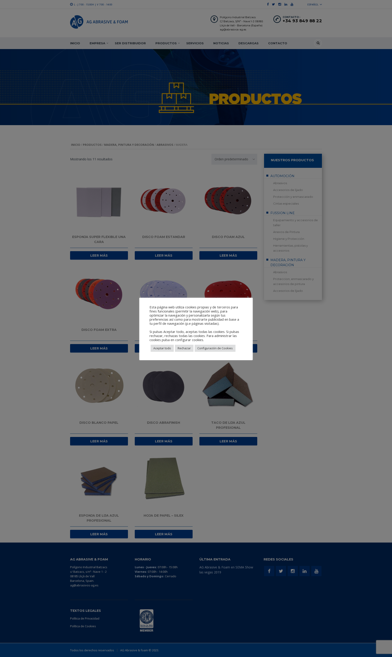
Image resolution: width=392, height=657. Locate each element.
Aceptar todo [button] (162, 348)
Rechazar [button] (184, 348)
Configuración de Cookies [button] (215, 348)
